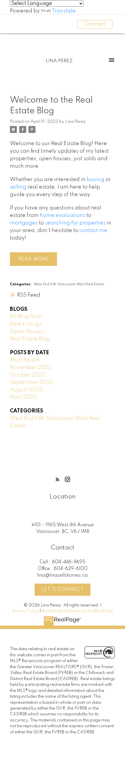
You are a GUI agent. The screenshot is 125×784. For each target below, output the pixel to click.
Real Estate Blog (30, 338)
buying (95, 179)
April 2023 (23, 397)
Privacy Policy (25, 611)
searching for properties (75, 223)
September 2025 (31, 382)
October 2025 (27, 375)
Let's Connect (62, 589)
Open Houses (27, 331)
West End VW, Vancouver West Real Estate (69, 284)
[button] (57, 479)
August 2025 (26, 389)
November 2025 (30, 367)
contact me (93, 230)
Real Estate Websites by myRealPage (77, 611)
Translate (64, 11)
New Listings (26, 324)
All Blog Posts (26, 316)
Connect (95, 24)
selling (18, 187)
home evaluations (62, 215)
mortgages (24, 223)
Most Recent (25, 360)
